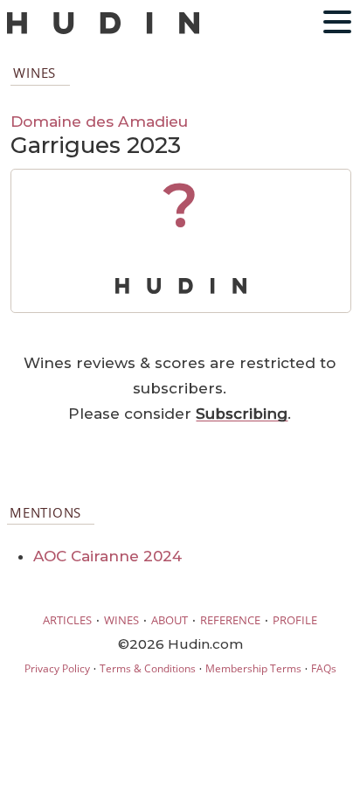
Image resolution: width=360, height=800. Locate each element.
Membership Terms (253, 668)
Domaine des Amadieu (99, 121)
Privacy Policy (57, 668)
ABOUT (169, 620)
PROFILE (295, 620)
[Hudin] (103, 30)
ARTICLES (67, 620)
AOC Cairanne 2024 (107, 556)
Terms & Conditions (148, 668)
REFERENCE (230, 620)
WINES (121, 620)
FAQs (323, 668)
